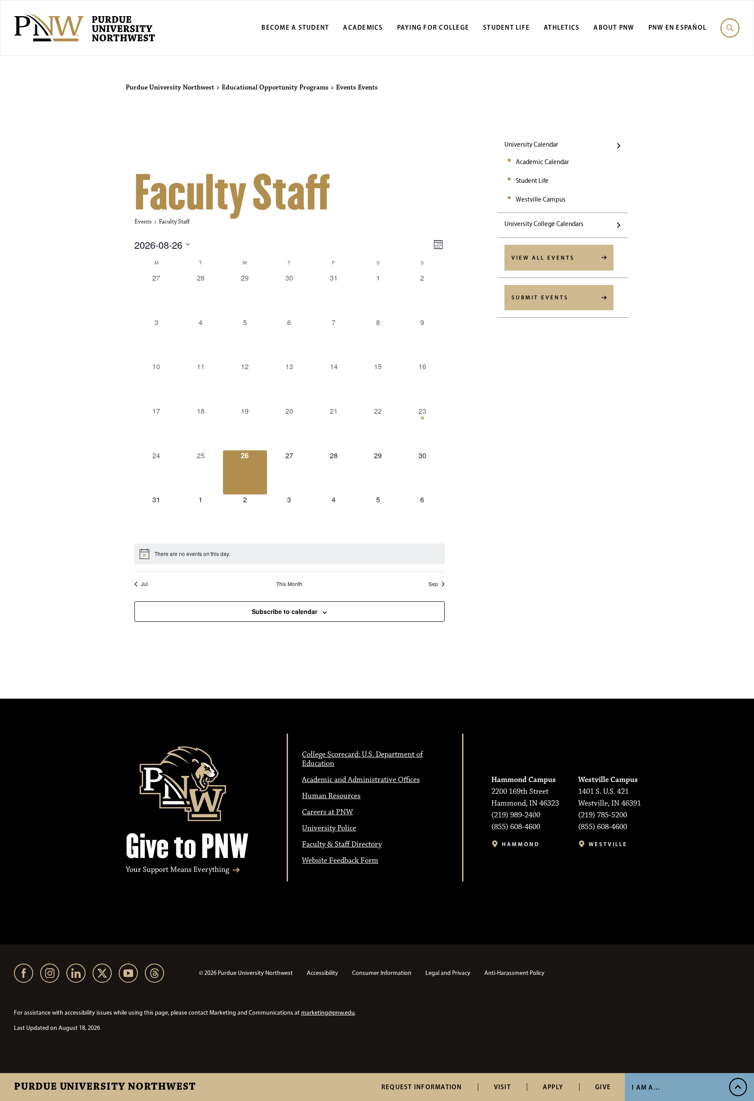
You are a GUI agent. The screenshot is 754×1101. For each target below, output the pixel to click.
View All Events (543, 257)
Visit (502, 1087)
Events (143, 221)
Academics (363, 27)
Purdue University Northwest (105, 1087)
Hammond (521, 844)
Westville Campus (541, 199)
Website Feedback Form (340, 860)
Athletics (561, 27)
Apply (553, 1087)
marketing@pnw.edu (328, 1012)
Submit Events (540, 297)
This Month (289, 583)
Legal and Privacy (447, 973)
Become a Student (295, 27)
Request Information (421, 1087)
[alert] (289, 553)
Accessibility (322, 973)
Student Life (506, 27)
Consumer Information (381, 973)
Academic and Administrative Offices (361, 780)
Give (603, 1087)
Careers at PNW (327, 812)
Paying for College (433, 27)
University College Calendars (543, 224)
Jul (144, 583)
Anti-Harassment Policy (514, 973)
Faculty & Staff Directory (342, 844)
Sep (433, 583)
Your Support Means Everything (177, 870)
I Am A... (646, 1087)
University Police (329, 828)
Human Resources (331, 796)
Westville (608, 844)
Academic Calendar (542, 162)
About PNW (613, 27)
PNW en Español (677, 27)
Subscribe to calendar (284, 611)
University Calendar (531, 144)
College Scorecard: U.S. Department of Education (362, 759)
